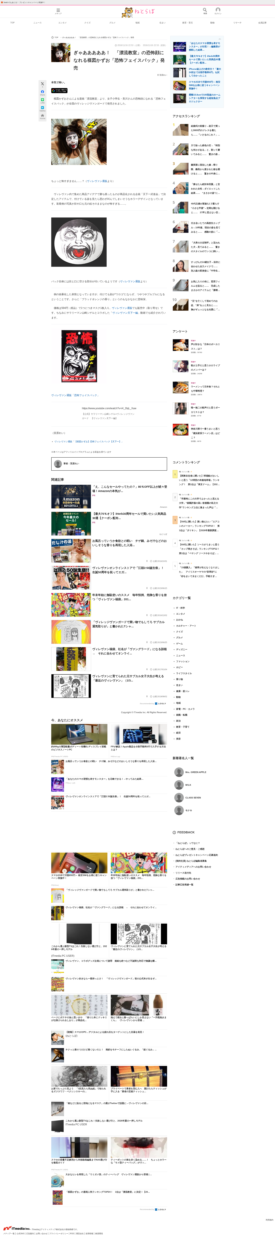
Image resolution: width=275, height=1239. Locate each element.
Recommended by (147, 704)
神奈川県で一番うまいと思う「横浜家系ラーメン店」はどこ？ (205, 433)
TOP (12, 22)
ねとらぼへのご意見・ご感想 (188, 849)
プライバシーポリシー (59, 1233)
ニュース (37, 22)
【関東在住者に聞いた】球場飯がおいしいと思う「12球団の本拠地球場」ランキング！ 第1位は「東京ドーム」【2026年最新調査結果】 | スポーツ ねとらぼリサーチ (199, 484)
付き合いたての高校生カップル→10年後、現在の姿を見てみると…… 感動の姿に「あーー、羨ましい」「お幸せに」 (205, 232)
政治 (178, 720)
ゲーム (179, 643)
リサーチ (237, 22)
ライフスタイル (184, 673)
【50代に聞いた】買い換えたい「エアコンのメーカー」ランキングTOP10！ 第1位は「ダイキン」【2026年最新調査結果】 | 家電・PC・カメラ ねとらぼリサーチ (199, 530)
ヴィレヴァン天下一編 (125, 312)
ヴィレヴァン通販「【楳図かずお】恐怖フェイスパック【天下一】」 (88, 441)
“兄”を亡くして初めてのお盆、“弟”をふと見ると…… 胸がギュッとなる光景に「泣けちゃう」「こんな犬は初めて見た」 (205, 310)
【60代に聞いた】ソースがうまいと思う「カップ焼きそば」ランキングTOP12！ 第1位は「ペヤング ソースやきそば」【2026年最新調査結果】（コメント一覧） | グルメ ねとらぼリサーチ (200, 553)
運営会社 (80, 1233)
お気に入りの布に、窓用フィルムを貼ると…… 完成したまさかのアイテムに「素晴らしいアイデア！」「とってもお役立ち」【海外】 (205, 290)
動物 (212, 22)
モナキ (188, 810)
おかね (179, 619)
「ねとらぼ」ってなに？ (186, 843)
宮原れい (163, 75)
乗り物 (179, 679)
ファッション (183, 661)
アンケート (180, 331)
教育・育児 (187, 22)
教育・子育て (183, 727)
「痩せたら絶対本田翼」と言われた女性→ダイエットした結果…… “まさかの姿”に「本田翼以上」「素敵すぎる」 (205, 193)
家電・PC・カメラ (185, 709)
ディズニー (181, 649)
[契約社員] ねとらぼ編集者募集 (190, 861)
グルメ (112, 22)
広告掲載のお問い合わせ (186, 878)
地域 (137, 22)
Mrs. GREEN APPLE (195, 772)
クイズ (87, 22)
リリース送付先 (182, 873)
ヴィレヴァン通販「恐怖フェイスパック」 (75, 395)
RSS (72, 1233)
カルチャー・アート (186, 625)
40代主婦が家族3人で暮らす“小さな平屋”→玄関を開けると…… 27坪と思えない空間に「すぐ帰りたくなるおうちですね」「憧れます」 (205, 212)
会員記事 (262, 22)
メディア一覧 (9, 1233)
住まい (162, 22)
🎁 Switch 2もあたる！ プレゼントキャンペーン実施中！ (23, 2)
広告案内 (30, 1233)
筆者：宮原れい (71, 463)
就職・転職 (181, 715)
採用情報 (90, 1233)
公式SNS (21, 1233)
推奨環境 (99, 1233)
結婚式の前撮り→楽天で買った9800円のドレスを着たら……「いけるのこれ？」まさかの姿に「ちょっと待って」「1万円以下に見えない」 (206, 135)
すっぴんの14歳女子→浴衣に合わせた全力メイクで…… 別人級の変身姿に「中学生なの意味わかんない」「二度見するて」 (205, 271)
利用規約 (269, 1220)
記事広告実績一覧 (183, 884)
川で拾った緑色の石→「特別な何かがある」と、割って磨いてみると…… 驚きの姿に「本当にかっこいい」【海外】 (205, 154)
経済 (178, 732)
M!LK (188, 785)
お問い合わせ (42, 1233)
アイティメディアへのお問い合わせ (192, 866)
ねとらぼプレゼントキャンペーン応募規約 (195, 855)
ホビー (179, 667)
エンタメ (62, 22)
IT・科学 (180, 608)
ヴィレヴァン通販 (97, 181)
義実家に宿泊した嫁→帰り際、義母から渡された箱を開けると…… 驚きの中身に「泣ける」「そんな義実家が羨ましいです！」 (205, 173)
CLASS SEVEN (193, 797)
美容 (178, 738)
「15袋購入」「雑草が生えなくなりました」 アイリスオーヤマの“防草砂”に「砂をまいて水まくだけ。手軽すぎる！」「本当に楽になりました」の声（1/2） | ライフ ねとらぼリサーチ (199, 576)
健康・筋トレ (183, 691)
